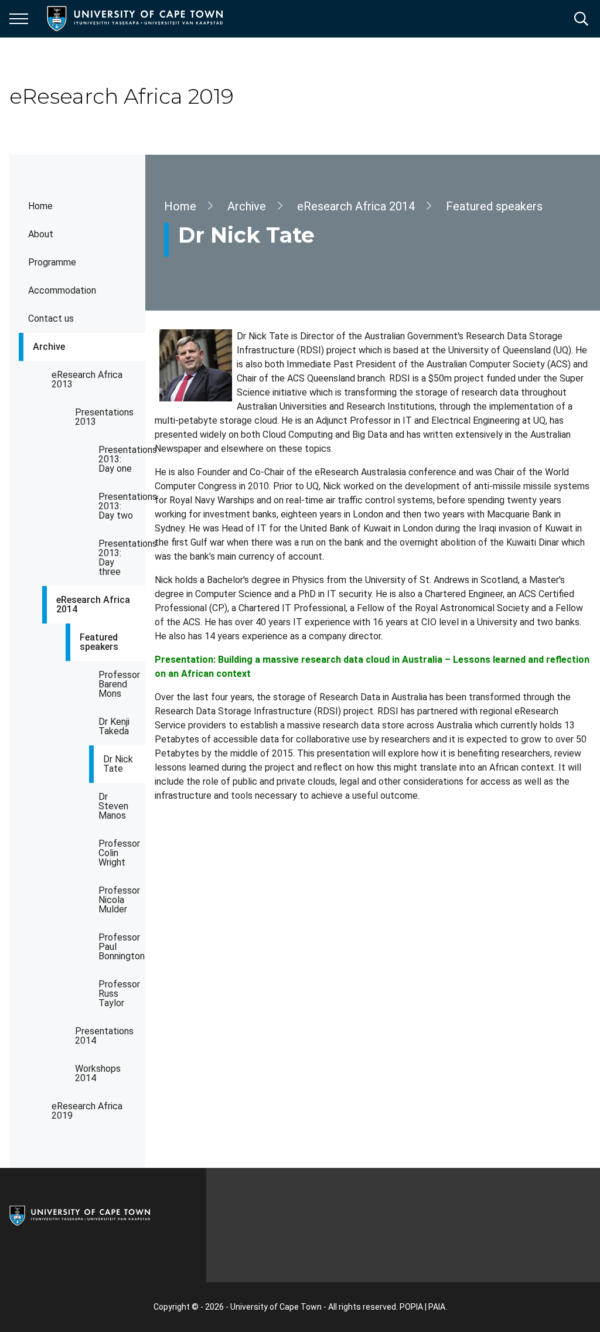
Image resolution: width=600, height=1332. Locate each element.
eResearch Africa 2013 (87, 379)
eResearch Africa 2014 (93, 604)
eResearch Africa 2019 (87, 1111)
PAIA (436, 1306)
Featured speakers (99, 642)
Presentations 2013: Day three (121, 557)
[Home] (79, 1214)
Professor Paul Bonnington (121, 947)
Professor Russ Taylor (119, 994)
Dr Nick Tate (118, 764)
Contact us (51, 318)
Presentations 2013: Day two (121, 506)
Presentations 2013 (104, 417)
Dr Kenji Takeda (113, 726)
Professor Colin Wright (119, 853)
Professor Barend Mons (119, 684)
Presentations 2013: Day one (121, 459)
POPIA (411, 1306)
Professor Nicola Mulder (119, 900)
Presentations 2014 (104, 1036)
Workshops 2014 (98, 1073)
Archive (49, 346)
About (40, 234)
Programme (52, 262)
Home (40, 206)
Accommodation (62, 290)
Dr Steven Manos (113, 806)
